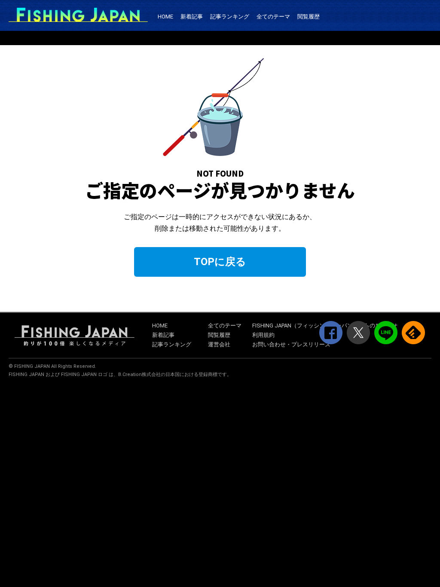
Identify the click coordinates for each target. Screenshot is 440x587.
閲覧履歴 (308, 16)
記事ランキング (229, 16)
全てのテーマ (273, 16)
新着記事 (191, 16)
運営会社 (219, 344)
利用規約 (263, 335)
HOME (165, 16)
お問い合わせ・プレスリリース (291, 344)
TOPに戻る (220, 262)
